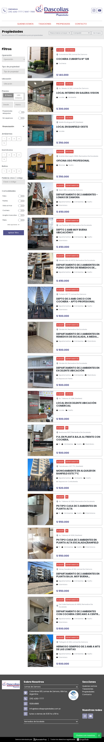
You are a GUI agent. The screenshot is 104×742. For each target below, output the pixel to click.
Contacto (81, 23)
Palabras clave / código (12, 178)
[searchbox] (14, 71)
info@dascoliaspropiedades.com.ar (45, 708)
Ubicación (6, 78)
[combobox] (13, 71)
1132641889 (34, 703)
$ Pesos (8, 95)
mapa (98, 33)
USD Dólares (18, 96)
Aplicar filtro (13, 232)
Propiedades (63, 23)
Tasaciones (45, 23)
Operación (7, 55)
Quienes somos (25, 23)
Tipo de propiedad (10, 66)
